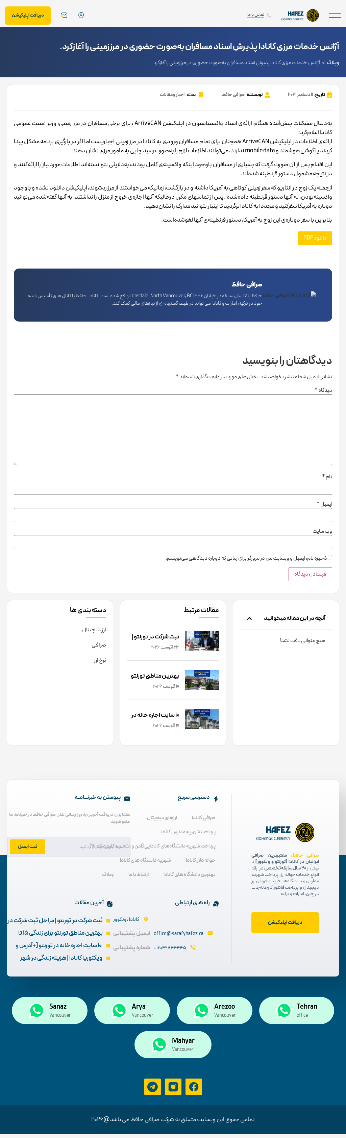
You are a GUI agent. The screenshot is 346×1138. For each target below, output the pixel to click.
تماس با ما (255, 14)
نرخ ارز (100, 660)
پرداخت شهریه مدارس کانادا (188, 832)
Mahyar (183, 1041)
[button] (335, 15)
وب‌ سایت (322, 531)
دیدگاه (323, 390)
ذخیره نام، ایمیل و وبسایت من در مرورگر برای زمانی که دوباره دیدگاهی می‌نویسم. (246, 558)
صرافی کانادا (204, 818)
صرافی (99, 645)
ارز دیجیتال (94, 630)
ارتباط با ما (138, 875)
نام (327, 477)
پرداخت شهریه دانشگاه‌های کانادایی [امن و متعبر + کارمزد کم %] (153, 846)
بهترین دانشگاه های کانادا (190, 875)
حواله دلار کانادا (201, 860)
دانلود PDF (315, 238)
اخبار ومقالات (172, 94)
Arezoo (224, 1007)
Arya (139, 1007)
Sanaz (58, 1007)
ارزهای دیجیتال (162, 818)
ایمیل (324, 504)
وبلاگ (333, 63)
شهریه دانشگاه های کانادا (145, 860)
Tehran (307, 1007)
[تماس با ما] (269, 15)
